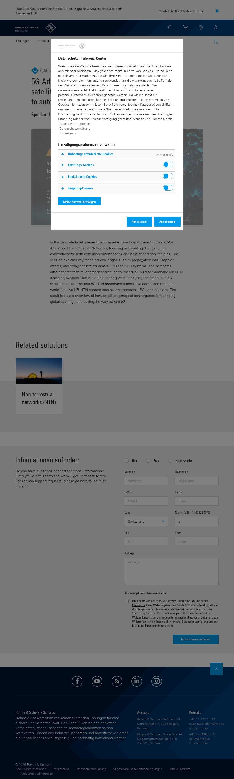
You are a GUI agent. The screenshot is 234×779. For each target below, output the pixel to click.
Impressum (67, 133)
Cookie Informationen (74, 123)
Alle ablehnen (167, 222)
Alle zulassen (139, 222)
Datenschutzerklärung (74, 128)
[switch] (168, 164)
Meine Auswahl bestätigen (79, 202)
